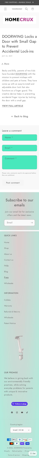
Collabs (7, 300)
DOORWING (21, 73)
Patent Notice (10, 323)
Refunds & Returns (12, 311)
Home (6, 242)
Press (6, 277)
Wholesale (8, 283)
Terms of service (14, 455)
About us (8, 254)
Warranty (8, 305)
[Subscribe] (32, 223)
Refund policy (17, 451)
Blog (6, 271)
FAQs (6, 265)
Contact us (8, 260)
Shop (6, 248)
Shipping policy (28, 455)
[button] (5, 9)
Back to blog (21, 116)
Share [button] (6, 63)
